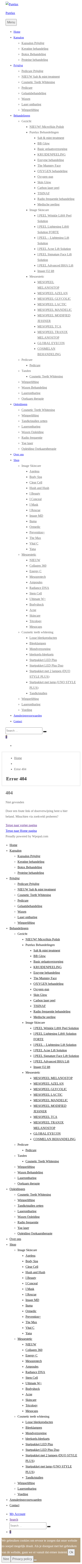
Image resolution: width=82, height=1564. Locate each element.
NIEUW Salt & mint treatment (40, 76)
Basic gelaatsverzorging (52, 149)
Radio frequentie (31, 437)
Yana (32, 549)
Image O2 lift (45, 271)
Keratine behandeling (34, 48)
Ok (71, 1552)
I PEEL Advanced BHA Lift (55, 265)
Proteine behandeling (34, 59)
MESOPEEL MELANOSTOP (53, 1078)
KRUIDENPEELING (51, 154)
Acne (32, 610)
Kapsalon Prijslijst (32, 43)
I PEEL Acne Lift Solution (54, 248)
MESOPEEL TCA (49, 326)
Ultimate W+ (37, 599)
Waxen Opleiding (32, 432)
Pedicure (26, 87)
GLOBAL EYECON (51, 343)
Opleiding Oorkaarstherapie (38, 448)
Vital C (33, 543)
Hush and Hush (39, 488)
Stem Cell (35, 593)
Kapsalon (19, 37)
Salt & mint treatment (50, 137)
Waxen (25, 98)
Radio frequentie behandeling (55, 199)
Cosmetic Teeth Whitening (38, 82)
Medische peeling (48, 204)
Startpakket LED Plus (43, 660)
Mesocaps (35, 626)
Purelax (10, 13)
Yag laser (27, 443)
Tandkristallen (38, 693)
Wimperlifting (30, 110)
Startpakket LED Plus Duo (46, 665)
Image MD (36, 515)
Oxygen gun (45, 176)
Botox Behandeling (33, 54)
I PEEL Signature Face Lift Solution (56, 1056)
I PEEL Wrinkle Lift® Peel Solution (56, 1028)
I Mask (33, 504)
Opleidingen (20, 404)
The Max (35, 538)
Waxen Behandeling (34, 387)
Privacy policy (22, 1559)
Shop (16, 460)
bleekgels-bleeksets (41, 654)
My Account (17, 1514)
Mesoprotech (37, 576)
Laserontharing (30, 393)
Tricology (35, 621)
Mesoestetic (28, 554)
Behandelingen (22, 115)
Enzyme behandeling (50, 160)
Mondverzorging (40, 649)
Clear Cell (35, 482)
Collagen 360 (37, 565)
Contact (18, 721)
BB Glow (43, 143)
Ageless (34, 471)
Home (17, 31)
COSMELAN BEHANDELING (54, 1139)
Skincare (34, 615)
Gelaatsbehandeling (33, 93)
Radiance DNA (39, 587)
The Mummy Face (49, 165)
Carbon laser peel (48, 187)
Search (14, 1519)
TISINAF (43, 193)
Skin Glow (44, 182)
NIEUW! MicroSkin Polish (46, 126)
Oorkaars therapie (32, 398)
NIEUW (34, 560)
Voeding (26, 710)
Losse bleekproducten (43, 637)
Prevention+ (37, 532)
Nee (6, 1559)
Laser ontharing (31, 104)
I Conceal (35, 499)
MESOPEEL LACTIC (51, 304)
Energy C (35, 571)
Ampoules (35, 582)
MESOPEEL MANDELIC (54, 309)
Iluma (33, 521)
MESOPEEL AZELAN (52, 293)
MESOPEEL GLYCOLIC (54, 298)
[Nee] (35, 1560)
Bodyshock (36, 604)
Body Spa (35, 477)
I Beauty (34, 493)
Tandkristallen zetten (34, 421)
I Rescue (34, 510)
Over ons (19, 454)
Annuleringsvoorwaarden (28, 715)
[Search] (44, 731)
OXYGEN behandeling (52, 171)
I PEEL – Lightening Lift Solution (54, 1044)
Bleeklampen (37, 643)
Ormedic (34, 526)
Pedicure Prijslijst (32, 71)
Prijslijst (18, 65)
